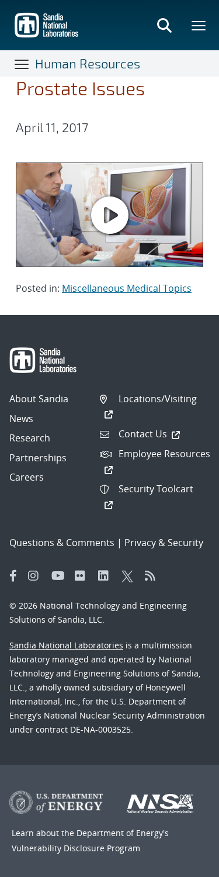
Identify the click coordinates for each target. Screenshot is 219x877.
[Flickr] (83, 576)
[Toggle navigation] (22, 64)
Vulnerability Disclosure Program (76, 848)
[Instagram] (37, 576)
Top (184, 863)
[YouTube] (60, 576)
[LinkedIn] (107, 576)
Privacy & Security (163, 542)
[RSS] (153, 576)
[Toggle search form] (164, 25)
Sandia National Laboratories (66, 645)
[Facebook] (13, 576)
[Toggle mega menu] (199, 25)
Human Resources (87, 63)
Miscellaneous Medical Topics (127, 288)
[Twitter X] (130, 576)
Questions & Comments (61, 542)
